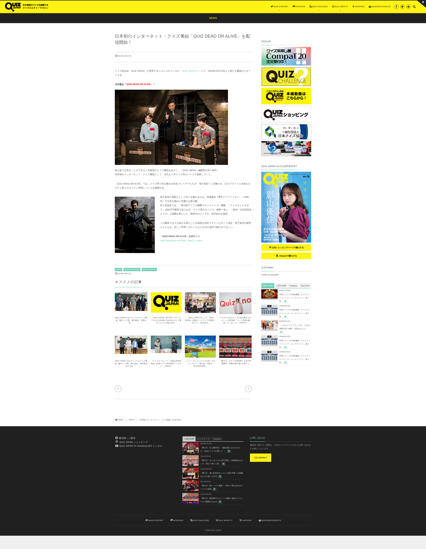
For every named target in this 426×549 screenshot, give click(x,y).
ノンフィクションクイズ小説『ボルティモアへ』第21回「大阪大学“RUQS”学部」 (200, 363)
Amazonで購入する (288, 256)
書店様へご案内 (126, 438)
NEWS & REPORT (131, 270)
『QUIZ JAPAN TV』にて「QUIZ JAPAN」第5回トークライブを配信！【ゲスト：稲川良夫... (200, 320)
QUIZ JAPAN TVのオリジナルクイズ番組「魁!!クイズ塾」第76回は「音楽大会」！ (131, 320)
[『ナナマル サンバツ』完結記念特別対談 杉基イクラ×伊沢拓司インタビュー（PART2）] (166, 351)
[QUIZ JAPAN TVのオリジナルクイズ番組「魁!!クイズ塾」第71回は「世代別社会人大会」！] (131, 352)
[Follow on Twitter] (402, 6)
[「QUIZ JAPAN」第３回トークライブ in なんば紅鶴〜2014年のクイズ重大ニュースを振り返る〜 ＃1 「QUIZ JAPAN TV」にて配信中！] (166, 311)
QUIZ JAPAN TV (190, 71)
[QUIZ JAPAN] (26, 6)
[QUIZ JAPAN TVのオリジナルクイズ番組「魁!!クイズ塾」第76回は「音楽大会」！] (131, 309)
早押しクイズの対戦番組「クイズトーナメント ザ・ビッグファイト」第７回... (294, 298)
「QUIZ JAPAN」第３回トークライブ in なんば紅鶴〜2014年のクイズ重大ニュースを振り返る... (166, 320)
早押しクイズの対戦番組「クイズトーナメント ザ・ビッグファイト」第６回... (294, 313)
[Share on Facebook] (396, 6)
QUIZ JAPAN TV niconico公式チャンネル (140, 446)
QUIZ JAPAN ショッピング (133, 442)
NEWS (118, 270)
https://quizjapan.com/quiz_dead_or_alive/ (181, 240)
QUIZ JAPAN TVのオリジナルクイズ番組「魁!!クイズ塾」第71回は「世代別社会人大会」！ (131, 363)
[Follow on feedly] (408, 6)
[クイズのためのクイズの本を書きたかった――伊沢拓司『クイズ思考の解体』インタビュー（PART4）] (235, 312)
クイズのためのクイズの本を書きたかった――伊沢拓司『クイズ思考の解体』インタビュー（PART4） (235, 320)
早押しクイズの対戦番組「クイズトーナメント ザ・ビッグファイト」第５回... (294, 344)
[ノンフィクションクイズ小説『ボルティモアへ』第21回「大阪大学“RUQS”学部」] (200, 356)
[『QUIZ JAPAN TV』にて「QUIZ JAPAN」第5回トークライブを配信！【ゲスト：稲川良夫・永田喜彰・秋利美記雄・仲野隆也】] (200, 311)
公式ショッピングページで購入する (288, 247)
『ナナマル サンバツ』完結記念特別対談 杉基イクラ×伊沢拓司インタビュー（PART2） (166, 363)
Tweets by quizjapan (270, 275)
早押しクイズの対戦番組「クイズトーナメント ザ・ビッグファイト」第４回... (294, 359)
